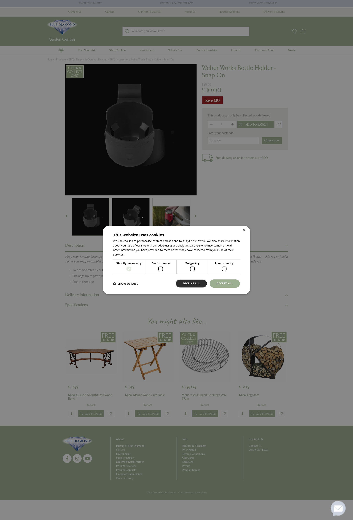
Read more (132, 254)
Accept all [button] (225, 283)
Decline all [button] (191, 283)
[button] (125, 284)
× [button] (244, 230)
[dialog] (176, 260)
